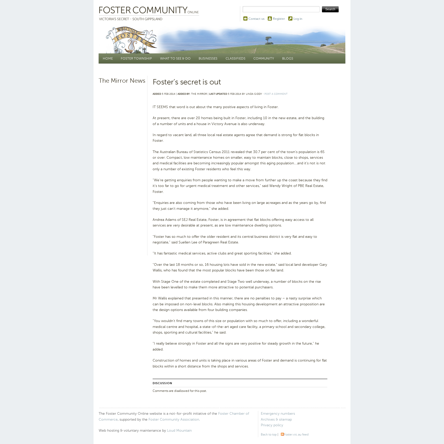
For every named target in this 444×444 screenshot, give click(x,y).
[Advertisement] (122, 166)
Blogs (287, 58)
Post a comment (276, 93)
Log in (297, 19)
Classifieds (235, 58)
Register (279, 19)
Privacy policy (272, 425)
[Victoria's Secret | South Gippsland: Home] (150, 14)
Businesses (208, 58)
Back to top (269, 434)
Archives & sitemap (276, 419)
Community (263, 58)
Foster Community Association (174, 419)
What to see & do (175, 58)
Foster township (136, 58)
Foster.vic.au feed (296, 434)
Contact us (256, 19)
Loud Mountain (179, 430)
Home (108, 58)
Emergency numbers (278, 413)
